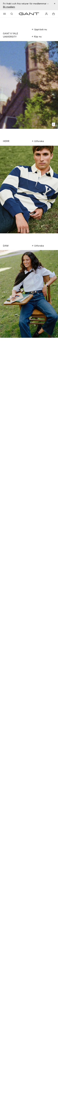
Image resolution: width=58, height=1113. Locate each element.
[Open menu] (4, 13)
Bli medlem (9, 6)
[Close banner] (54, 3)
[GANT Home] (29, 13)
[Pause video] (53, 124)
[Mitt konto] (46, 13)
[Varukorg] (53, 13)
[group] (29, 189)
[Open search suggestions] (11, 13)
